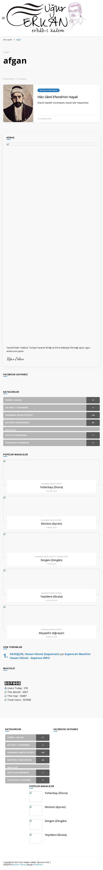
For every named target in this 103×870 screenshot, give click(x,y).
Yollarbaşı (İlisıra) (51, 487)
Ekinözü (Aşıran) (51, 523)
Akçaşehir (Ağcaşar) (51, 633)
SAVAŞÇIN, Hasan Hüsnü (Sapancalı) (34, 654)
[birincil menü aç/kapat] (3, 18)
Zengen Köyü (62, 557)
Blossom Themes (19, 864)
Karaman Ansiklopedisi (51, 484)
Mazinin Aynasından (49, 90)
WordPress (38, 864)
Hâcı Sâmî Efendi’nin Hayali (58, 97)
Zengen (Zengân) (51, 560)
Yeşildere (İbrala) (51, 596)
